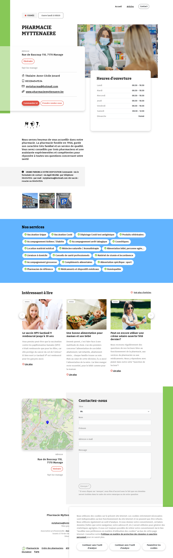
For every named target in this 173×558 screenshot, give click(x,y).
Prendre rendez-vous (52, 103)
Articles (130, 6)
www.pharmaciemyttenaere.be (45, 91)
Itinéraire (28, 61)
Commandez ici (31, 103)
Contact (144, 6)
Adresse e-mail (86, 439)
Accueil (118, 6)
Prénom (82, 428)
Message (83, 450)
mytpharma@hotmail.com (42, 86)
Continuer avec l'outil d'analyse (125, 546)
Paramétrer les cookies (154, 546)
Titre (81, 406)
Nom (81, 417)
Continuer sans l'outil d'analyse (92, 546)
